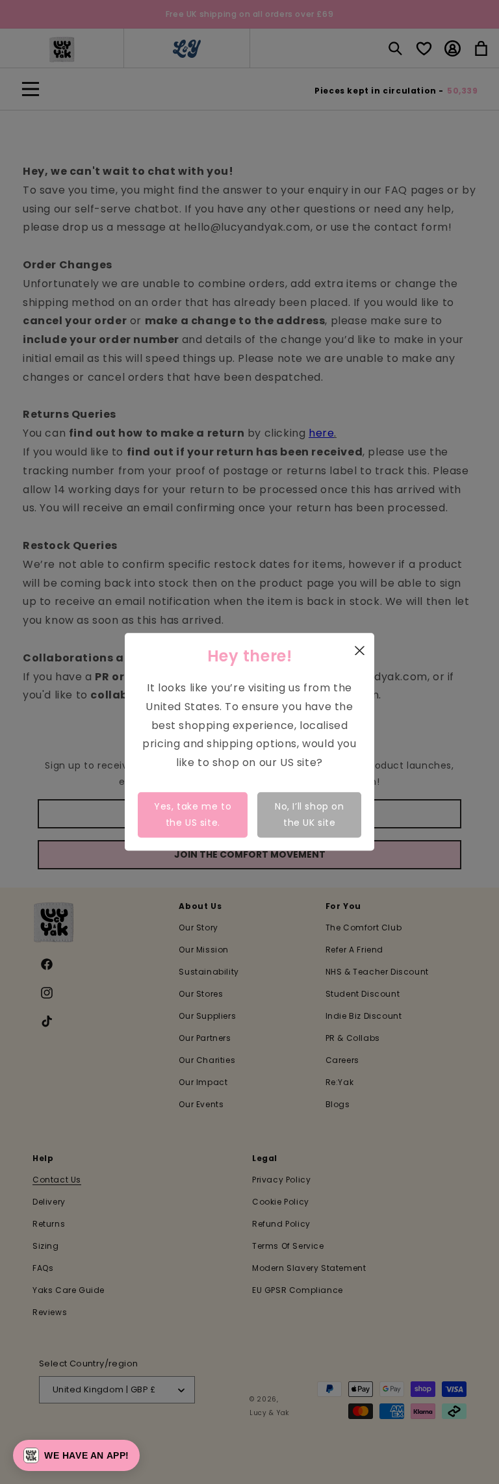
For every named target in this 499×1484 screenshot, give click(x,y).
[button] (76, 1455)
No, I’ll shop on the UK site (309, 814)
